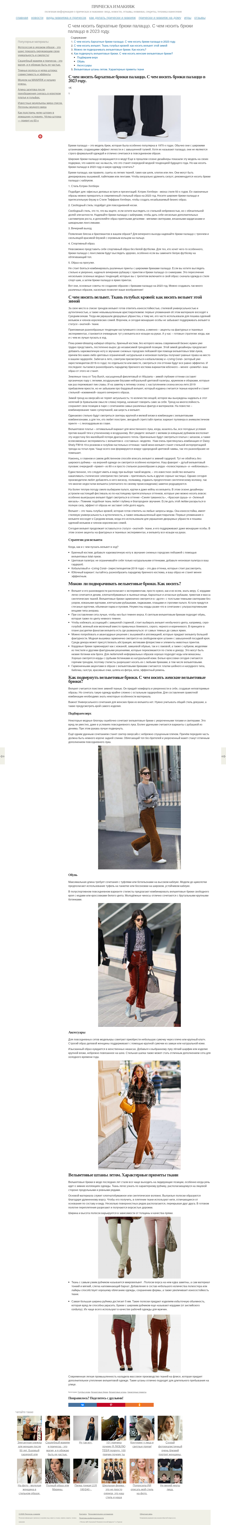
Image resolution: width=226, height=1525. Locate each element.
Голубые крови (84, 1392)
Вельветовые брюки (99, 1392)
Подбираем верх (87, 57)
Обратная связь (146, 1514)
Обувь (81, 61)
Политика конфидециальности (91, 1518)
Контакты (83, 1514)
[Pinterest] (111, 1405)
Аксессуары (84, 65)
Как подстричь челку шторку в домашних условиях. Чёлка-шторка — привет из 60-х (39, 116)
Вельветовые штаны (117, 1392)
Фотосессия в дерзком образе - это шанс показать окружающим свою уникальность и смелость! (39, 51)
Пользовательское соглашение (100, 1514)
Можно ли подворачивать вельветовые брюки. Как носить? (110, 49)
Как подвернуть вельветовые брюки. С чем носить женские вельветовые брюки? (123, 53)
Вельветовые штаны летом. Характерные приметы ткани (109, 69)
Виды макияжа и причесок (66, 17)
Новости (37, 17)
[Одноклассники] (139, 1405)
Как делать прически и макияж (112, 17)
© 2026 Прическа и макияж (29, 1514)
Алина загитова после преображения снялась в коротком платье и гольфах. (39, 93)
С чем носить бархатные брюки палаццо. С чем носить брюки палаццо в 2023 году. (125, 41)
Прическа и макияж (113, 6)
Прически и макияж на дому (160, 17)
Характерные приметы (136, 1392)
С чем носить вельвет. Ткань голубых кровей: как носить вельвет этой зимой (120, 45)
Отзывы (199, 17)
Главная (22, 17)
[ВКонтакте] (82, 1405)
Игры (187, 17)
